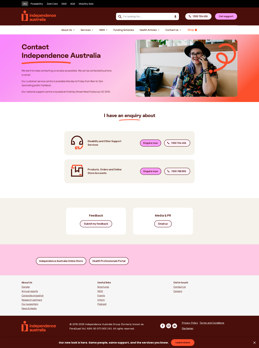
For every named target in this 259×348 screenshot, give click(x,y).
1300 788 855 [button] (178, 171)
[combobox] (147, 16)
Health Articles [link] (148, 30)
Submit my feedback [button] (96, 223)
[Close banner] (254, 343)
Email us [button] (163, 223)
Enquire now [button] (150, 143)
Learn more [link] (183, 342)
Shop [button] (191, 29)
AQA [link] (72, 3)
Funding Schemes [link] (123, 30)
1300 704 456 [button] (200, 16)
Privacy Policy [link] (190, 322)
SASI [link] (64, 3)
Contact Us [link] (172, 30)
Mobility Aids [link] (86, 3)
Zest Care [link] (52, 3)
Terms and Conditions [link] (211, 322)
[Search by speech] (175, 17)
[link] (39, 20)
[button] (162, 325)
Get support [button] (226, 16)
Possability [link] (37, 3)
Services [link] (86, 30)
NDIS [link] (102, 30)
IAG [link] (25, 3)
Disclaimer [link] (188, 328)
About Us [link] (66, 30)
